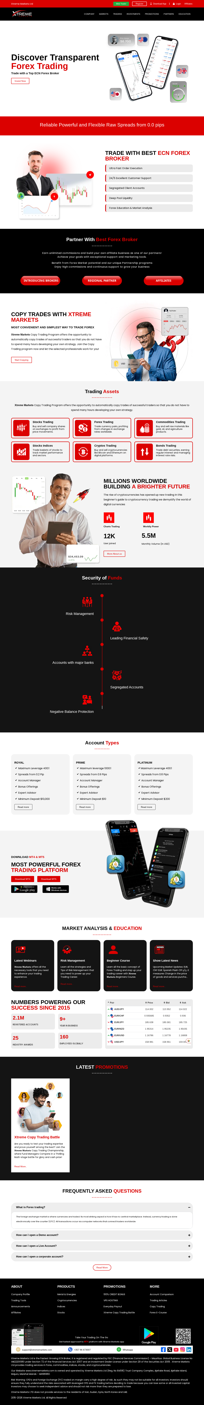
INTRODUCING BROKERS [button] (41, 280)
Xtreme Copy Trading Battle (119, 1312)
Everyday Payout (113, 1306)
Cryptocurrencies (67, 1300)
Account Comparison (162, 1294)
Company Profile (20, 1294)
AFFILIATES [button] (163, 280)
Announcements (20, 1306)
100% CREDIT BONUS (114, 1294)
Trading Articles (158, 1300)
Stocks (61, 1312)
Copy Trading (157, 1306)
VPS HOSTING (111, 1300)
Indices (61, 1306)
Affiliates (16, 1312)
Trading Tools (18, 1300)
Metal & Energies (66, 1294)
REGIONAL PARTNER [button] (102, 280)
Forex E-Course (158, 1312)
